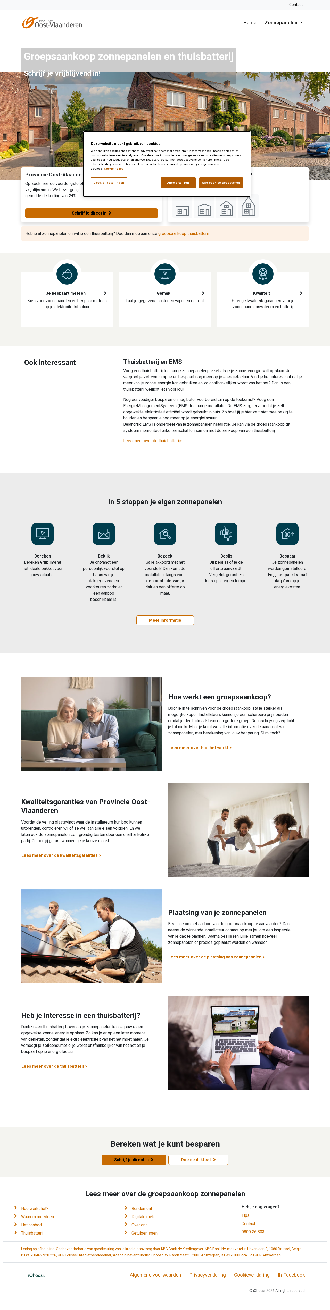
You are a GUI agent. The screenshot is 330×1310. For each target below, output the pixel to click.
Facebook (294, 1275)
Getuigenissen (144, 1233)
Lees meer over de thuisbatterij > (54, 1066)
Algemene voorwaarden (155, 1275)
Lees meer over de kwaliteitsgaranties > (61, 855)
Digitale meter (144, 1216)
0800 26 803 (253, 1231)
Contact (296, 5)
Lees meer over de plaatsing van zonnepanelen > (216, 957)
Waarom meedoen (37, 1216)
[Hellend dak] (226, 206)
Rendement (141, 1208)
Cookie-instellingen (109, 182)
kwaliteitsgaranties (264, 300)
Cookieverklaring (252, 1275)
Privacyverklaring (207, 1275)
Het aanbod (31, 1224)
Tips (246, 1215)
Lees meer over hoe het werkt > (200, 747)
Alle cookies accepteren (221, 182)
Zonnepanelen (282, 22)
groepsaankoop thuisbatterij (183, 233)
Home (249, 22)
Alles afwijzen (178, 182)
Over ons (139, 1224)
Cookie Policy (113, 168)
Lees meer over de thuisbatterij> (152, 440)
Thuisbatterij (32, 1233)
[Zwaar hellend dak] (248, 206)
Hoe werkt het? (34, 1208)
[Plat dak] (182, 206)
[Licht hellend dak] (204, 206)
